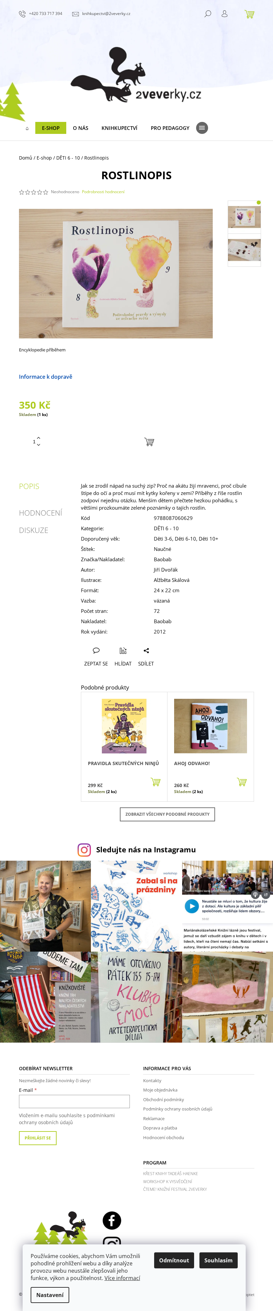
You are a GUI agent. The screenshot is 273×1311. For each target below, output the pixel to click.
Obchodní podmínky (163, 1099)
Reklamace (153, 1118)
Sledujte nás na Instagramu (146, 849)
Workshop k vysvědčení (167, 1181)
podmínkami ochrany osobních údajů (67, 1118)
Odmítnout (174, 1260)
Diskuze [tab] (33, 530)
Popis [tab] (29, 486)
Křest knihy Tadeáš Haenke (170, 1173)
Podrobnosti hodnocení (103, 192)
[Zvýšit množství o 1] (38, 438)
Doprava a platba (160, 1128)
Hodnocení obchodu (163, 1137)
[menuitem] (27, 128)
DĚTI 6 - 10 (166, 528)
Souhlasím (218, 1260)
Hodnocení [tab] (40, 513)
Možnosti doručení (96, 376)
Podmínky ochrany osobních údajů (177, 1109)
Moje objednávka (160, 1090)
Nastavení (50, 1295)
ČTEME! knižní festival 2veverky (175, 1189)
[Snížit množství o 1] (38, 445)
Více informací (122, 1278)
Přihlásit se (38, 1138)
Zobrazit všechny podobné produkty (167, 814)
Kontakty (152, 1081)
